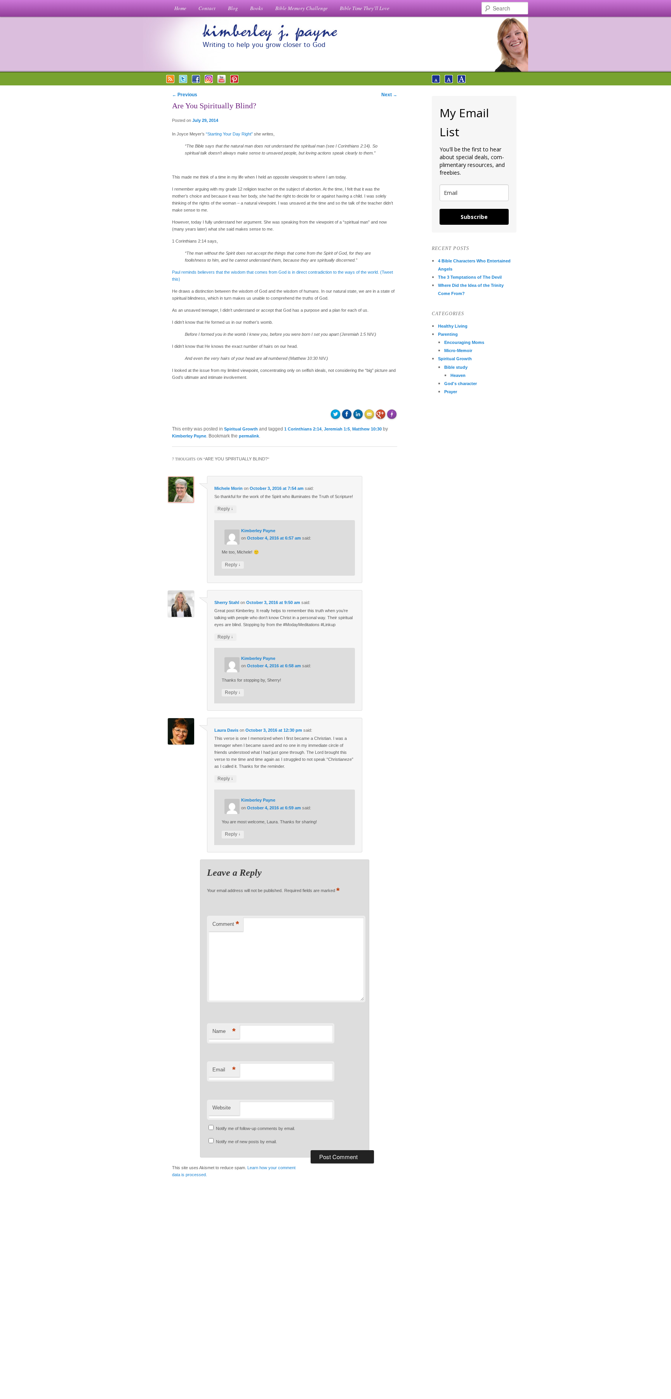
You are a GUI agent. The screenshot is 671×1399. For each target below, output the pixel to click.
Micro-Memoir (458, 350)
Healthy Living (453, 326)
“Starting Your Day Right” (229, 134)
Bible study (456, 367)
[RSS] (170, 81)
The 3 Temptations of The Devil (470, 277)
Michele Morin (228, 488)
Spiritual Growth (241, 429)
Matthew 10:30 (367, 429)
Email (224, 1069)
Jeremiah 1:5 (337, 429)
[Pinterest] (234, 81)
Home (180, 8)
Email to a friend (370, 413)
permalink (249, 436)
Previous (184, 94)
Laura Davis (226, 730)
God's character (460, 383)
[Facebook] (196, 81)
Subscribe (474, 216)
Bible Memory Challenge (301, 8)
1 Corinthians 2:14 (303, 429)
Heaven (458, 375)
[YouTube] (221, 81)
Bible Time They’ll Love (364, 8)
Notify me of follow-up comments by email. (255, 1128)
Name (224, 1031)
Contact (207, 8)
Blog (233, 8)
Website (221, 1108)
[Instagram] (209, 81)
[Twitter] (183, 81)
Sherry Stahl (226, 602)
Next (389, 94)
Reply (225, 509)
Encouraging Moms (464, 342)
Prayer (450, 391)
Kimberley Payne (189, 436)
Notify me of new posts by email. (246, 1141)
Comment (225, 924)
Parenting (448, 334)
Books (256, 8)
